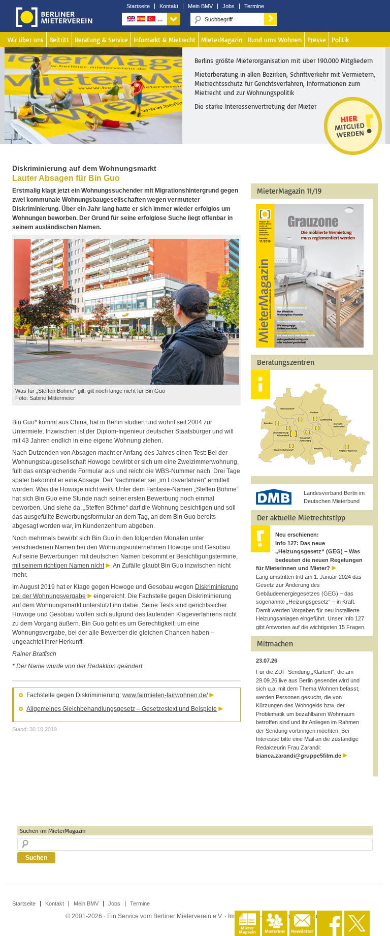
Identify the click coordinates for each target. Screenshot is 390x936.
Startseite (138, 6)
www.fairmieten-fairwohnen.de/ (165, 695)
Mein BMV (200, 6)
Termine (254, 6)
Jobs (228, 6)
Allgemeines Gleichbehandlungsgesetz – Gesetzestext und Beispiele (121, 708)
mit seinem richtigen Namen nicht (58, 565)
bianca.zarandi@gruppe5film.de (298, 756)
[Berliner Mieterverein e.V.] (52, 24)
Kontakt (168, 6)
